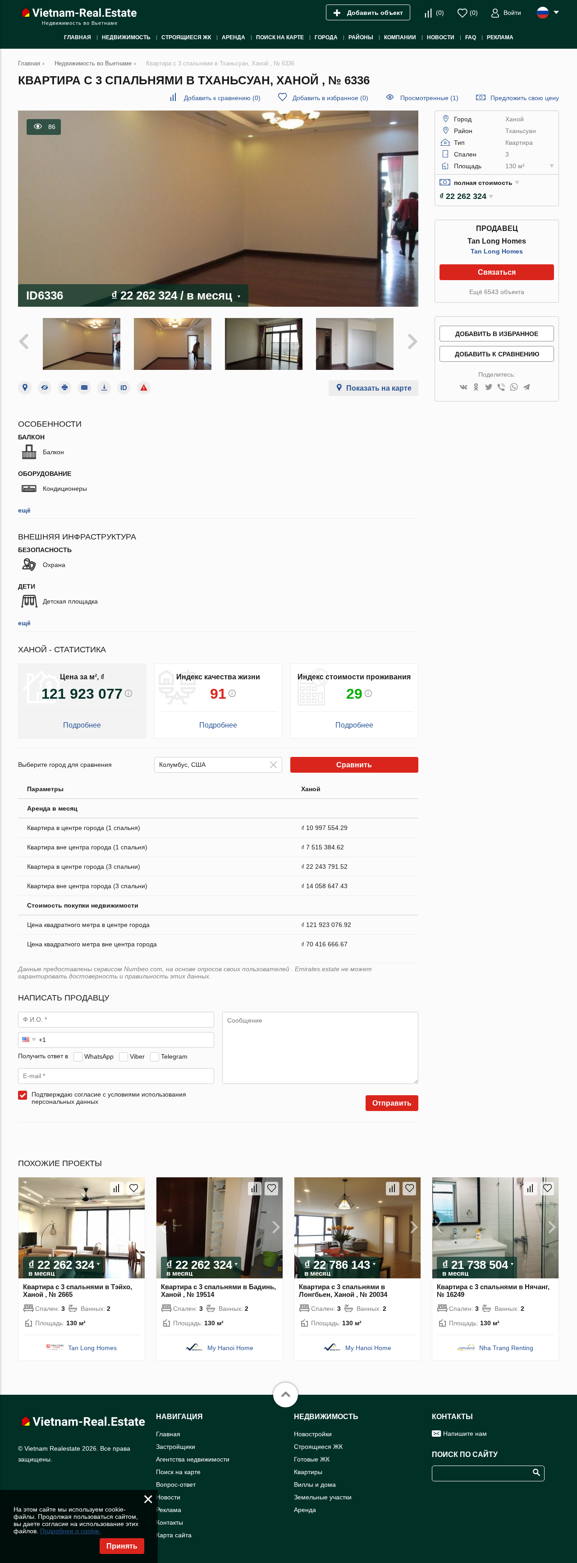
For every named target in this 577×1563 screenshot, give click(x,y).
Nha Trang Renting (506, 1347)
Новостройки (313, 1434)
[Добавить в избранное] (133, 1188)
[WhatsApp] (513, 388)
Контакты (169, 1522)
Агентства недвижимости (192, 1459)
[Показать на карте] (25, 388)
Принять (121, 1546)
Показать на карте (379, 388)
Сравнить (354, 765)
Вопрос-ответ (176, 1484)
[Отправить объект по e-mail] (84, 388)
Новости (168, 1497)
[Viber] (501, 388)
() (440, 12)
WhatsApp (99, 1056)
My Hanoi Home (230, 1347)
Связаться (497, 272)
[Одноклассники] (476, 388)
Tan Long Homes (497, 251)
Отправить (392, 1103)
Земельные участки (323, 1497)
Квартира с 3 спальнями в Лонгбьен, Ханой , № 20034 (343, 1290)
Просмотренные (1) (429, 97)
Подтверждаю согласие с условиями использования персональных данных (109, 1098)
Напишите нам (465, 1433)
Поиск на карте (178, 1471)
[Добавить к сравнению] (117, 1188)
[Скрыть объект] (44, 388)
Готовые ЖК (312, 1459)
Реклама (168, 1509)
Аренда (305, 1509)
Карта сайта (174, 1535)
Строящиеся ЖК (318, 1446)
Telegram (174, 1056)
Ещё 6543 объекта (496, 291)
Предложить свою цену (524, 97)
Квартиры (308, 1471)
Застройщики (175, 1446)
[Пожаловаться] (144, 388)
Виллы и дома (315, 1484)
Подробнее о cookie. (70, 1531)
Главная (168, 1434)
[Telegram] (526, 388)
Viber (137, 1056)
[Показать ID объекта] (124, 388)
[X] (488, 388)
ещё (24, 510)
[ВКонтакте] (463, 388)
